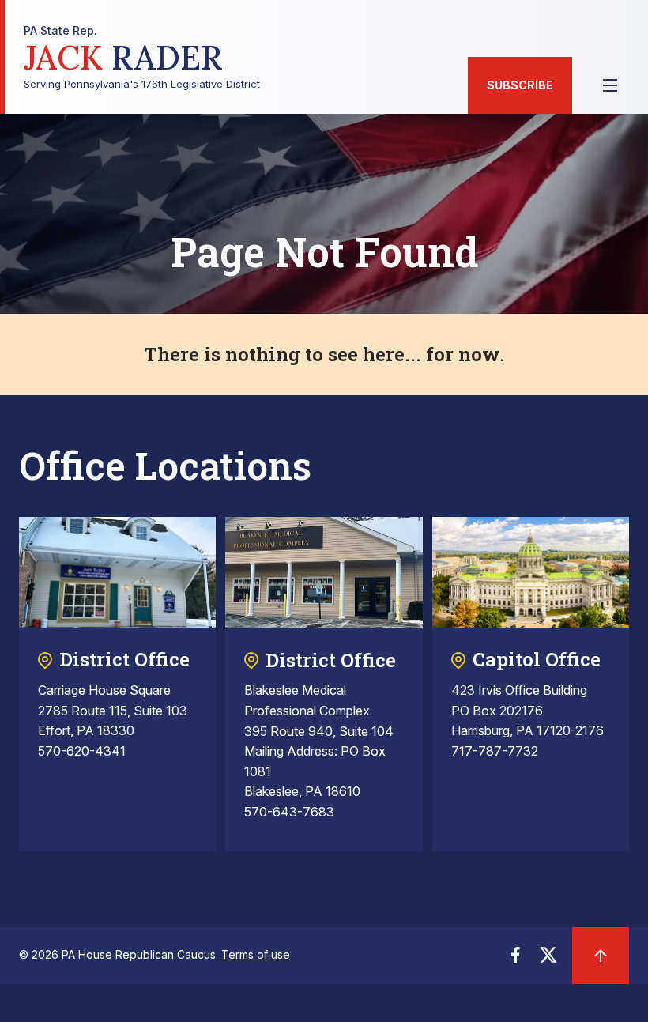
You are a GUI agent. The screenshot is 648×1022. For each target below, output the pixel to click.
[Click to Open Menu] (610, 85)
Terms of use (255, 954)
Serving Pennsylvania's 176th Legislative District (142, 57)
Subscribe (520, 85)
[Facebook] (515, 959)
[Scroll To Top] (600, 955)
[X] (548, 959)
